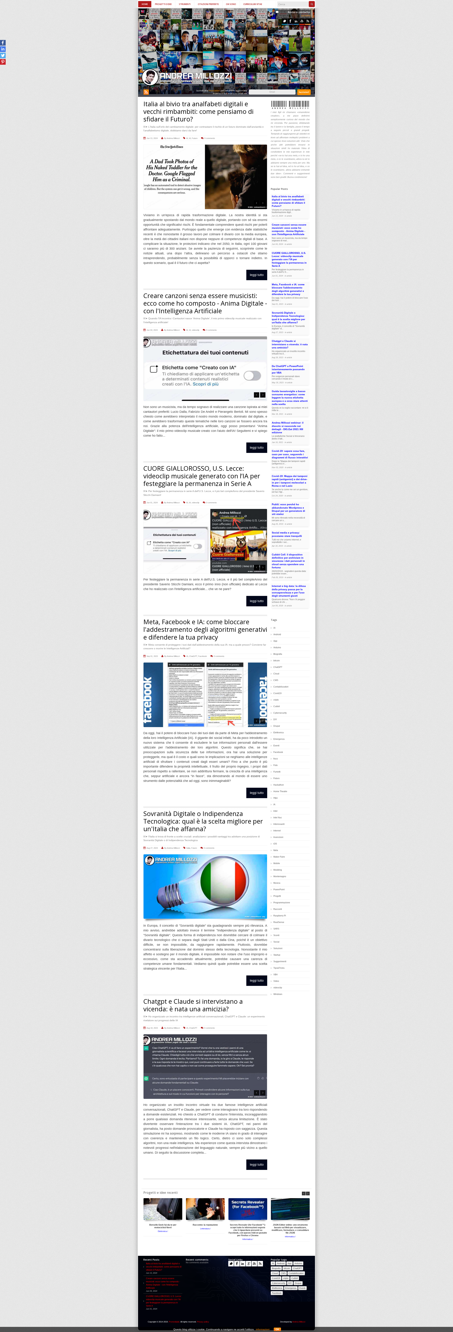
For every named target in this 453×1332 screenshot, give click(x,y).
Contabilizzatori (280, 687)
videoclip (195, 330)
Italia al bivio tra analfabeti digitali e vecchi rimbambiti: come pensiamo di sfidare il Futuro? (198, 111)
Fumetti (276, 772)
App (275, 641)
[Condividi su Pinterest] (3, 62)
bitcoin (276, 660)
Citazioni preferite (208, 4)
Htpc (275, 798)
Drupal (276, 726)
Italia (188, 848)
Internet (277, 830)
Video (276, 981)
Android (277, 634)
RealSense (278, 922)
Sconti (276, 935)
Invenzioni (278, 837)
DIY (275, 719)
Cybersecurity (280, 713)
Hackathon (278, 785)
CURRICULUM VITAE (252, 4)
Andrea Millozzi (173, 138)
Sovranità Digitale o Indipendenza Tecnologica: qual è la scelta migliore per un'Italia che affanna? (203, 821)
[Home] (187, 77)
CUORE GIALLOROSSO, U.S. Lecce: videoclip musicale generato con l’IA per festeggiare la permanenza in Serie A (201, 476)
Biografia (277, 654)
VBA (275, 974)
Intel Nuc (277, 817)
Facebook (290, 21)
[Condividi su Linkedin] (3, 49)
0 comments (209, 138)
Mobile (276, 863)
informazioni (262, 1329)
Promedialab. (174, 1322)
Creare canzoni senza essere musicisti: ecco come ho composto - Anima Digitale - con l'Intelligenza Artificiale (205, 303)
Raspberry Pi (279, 915)
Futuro (194, 138)
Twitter (284, 21)
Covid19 (277, 693)
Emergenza (279, 739)
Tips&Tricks (279, 968)
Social (276, 942)
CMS (275, 680)
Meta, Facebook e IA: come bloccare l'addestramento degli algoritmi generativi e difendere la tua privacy (205, 629)
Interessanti (279, 824)
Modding (277, 870)
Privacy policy (203, 1322)
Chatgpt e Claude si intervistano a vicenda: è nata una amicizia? (193, 1005)
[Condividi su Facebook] (3, 43)
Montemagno (279, 876)
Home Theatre (280, 791)
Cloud (276, 673)
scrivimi (306, 15)
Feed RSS (308, 21)
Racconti (277, 909)
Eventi (276, 745)
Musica (276, 883)
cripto (276, 700)
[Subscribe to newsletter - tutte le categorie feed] (146, 93)
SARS (276, 929)
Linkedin (296, 21)
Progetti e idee (163, 4)
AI (187, 138)
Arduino (277, 647)
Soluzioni (277, 948)
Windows (277, 994)
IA (190, 138)
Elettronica (278, 732)
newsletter (214, 90)
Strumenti (185, 4)
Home (145, 4)
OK (277, 1329)
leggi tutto (257, 275)
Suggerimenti (279, 961)
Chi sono (231, 4)
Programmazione (281, 902)
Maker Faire (279, 857)
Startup (276, 955)
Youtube (302, 21)
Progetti (277, 896)
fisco (275, 758)
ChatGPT (193, 656)
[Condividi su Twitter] (3, 55)
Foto (275, 765)
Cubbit (276, 706)
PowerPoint (279, 889)
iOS (275, 844)
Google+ (248, 1263)
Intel (275, 811)
